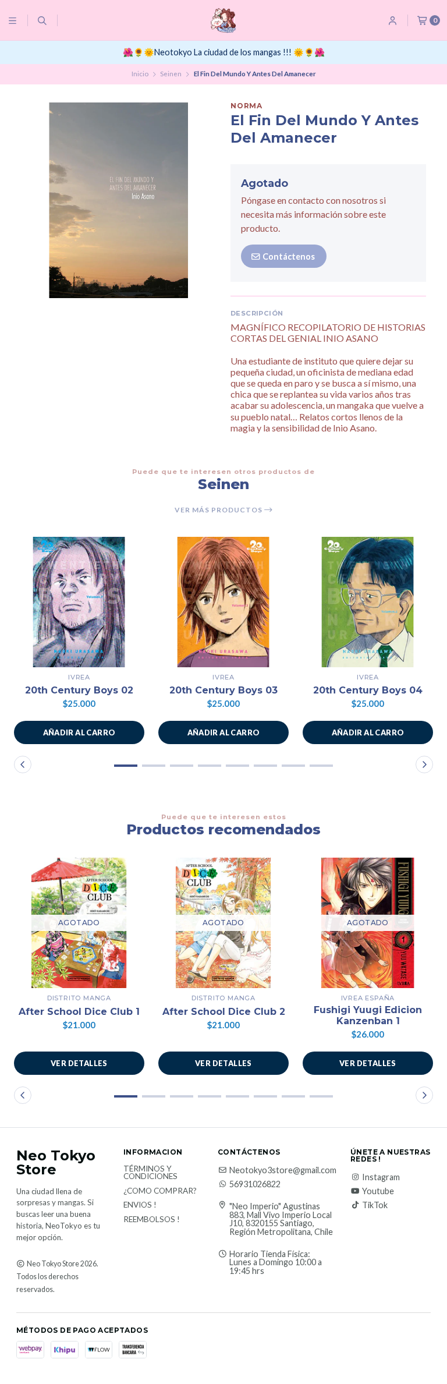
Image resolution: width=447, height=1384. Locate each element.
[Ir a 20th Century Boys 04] (368, 602)
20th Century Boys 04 (368, 690)
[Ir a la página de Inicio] (223, 20)
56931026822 (255, 1184)
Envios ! (140, 1205)
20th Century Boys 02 (79, 690)
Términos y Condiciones (150, 1173)
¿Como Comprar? (160, 1191)
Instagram (381, 1177)
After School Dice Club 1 (79, 1011)
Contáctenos (288, 256)
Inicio (140, 73)
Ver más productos (219, 510)
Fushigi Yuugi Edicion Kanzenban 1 (368, 1015)
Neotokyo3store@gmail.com (282, 1170)
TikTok (375, 1205)
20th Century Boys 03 (223, 690)
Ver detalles (79, 1063)
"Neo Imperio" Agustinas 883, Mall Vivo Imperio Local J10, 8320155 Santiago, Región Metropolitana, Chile (281, 1219)
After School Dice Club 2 (223, 1011)
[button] (79, 732)
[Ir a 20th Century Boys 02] (79, 602)
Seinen (171, 73)
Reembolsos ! (151, 1220)
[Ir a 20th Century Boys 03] (223, 602)
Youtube (378, 1191)
